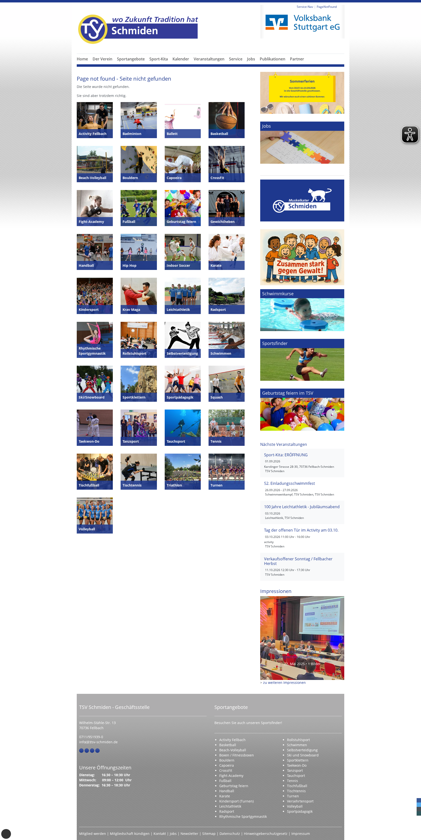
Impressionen (275, 591)
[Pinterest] (92, 750)
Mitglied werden (92, 833)
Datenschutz (230, 833)
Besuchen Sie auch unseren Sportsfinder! (248, 722)
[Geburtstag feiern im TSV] (302, 409)
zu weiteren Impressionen (284, 682)
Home (82, 59)
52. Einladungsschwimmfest (289, 483)
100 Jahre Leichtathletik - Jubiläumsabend (302, 506)
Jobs (251, 59)
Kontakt (159, 833)
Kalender (180, 59)
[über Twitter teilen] (419, 804)
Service (235, 59)
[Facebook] (81, 750)
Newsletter (189, 833)
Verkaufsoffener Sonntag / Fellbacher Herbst (298, 561)
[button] (103, 65)
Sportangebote (131, 59)
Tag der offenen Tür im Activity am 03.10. (301, 530)
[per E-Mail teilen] (419, 809)
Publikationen (272, 59)
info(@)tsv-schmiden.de (98, 742)
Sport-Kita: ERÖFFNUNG (286, 455)
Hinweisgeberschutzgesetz (265, 833)
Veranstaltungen (209, 59)
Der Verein (102, 59)
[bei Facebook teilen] (419, 800)
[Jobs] (302, 142)
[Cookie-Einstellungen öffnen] (6, 834)
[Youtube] (97, 750)
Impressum (300, 833)
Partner (297, 59)
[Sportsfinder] (302, 360)
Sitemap (209, 833)
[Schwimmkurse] (302, 310)
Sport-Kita (158, 59)
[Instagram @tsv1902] (87, 750)
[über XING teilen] (419, 813)
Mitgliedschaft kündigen (130, 833)
